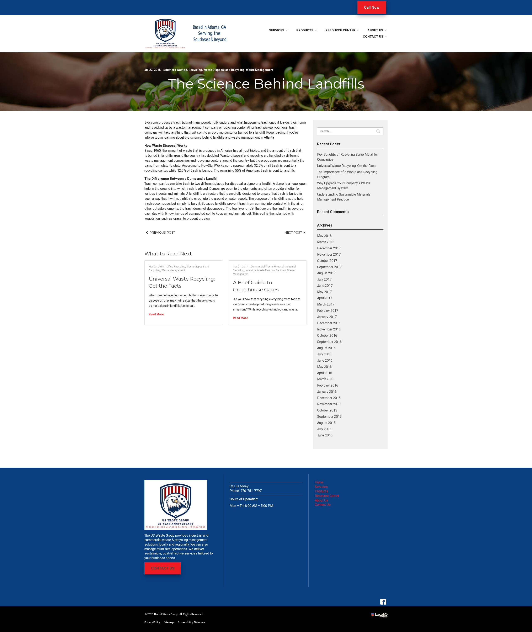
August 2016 (326, 348)
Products (304, 30)
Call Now (371, 7)
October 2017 (327, 261)
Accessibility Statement (192, 622)
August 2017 (326, 273)
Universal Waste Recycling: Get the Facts (347, 166)
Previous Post (162, 232)
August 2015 (326, 423)
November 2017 (329, 254)
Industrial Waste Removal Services (266, 270)
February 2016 (327, 385)
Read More (156, 314)
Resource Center (340, 30)
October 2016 (327, 336)
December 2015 (329, 398)
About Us (375, 30)
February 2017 (327, 311)
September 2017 (329, 267)
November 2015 (329, 404)
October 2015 (327, 410)
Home (319, 482)
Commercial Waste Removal (267, 266)
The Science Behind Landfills (266, 83)
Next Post (293, 232)
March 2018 (325, 242)
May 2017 (324, 292)
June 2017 (324, 286)
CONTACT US (162, 568)
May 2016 (324, 367)
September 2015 (329, 417)
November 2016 (329, 329)
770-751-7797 (251, 491)
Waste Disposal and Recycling (224, 69)
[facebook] (383, 601)
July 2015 (324, 429)
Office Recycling (175, 266)
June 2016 (324, 360)
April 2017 (324, 298)
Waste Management (259, 69)
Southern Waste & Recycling (182, 69)
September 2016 (329, 342)
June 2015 (324, 435)
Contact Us (373, 36)
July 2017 (324, 279)
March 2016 (325, 379)
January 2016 (327, 392)
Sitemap (169, 622)
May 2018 (324, 236)
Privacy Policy (152, 622)
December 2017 (329, 248)
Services (276, 30)
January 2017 (327, 317)
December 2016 (329, 323)
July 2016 (324, 354)
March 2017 (325, 304)
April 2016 (324, 373)
